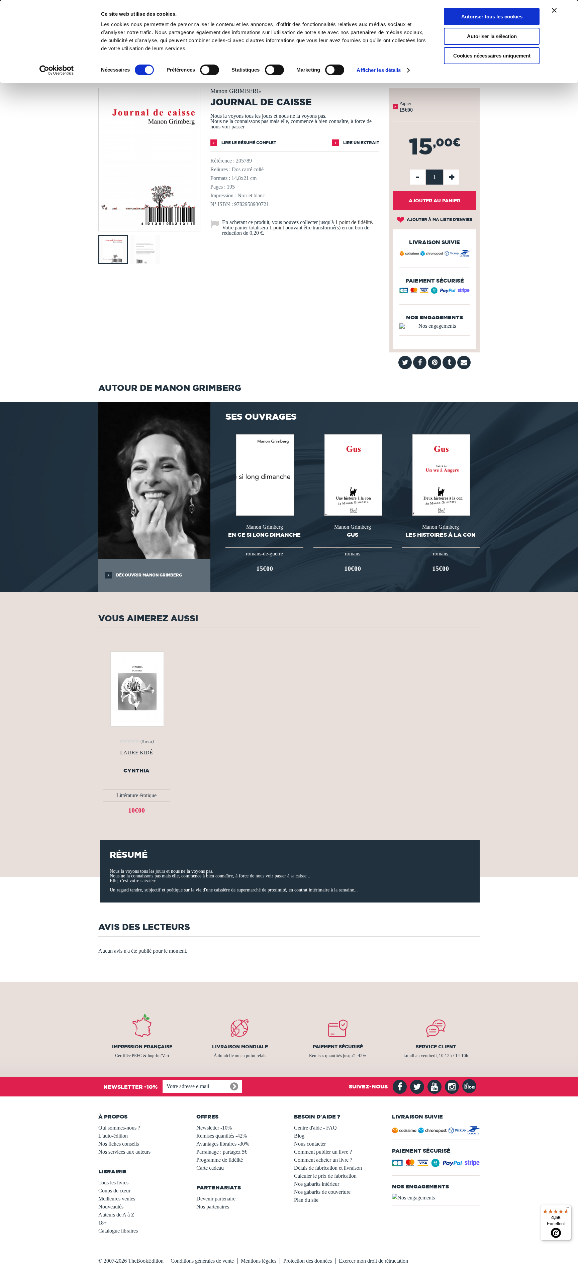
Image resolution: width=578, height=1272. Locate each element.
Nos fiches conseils (118, 1144)
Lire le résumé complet (248, 142)
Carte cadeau (210, 1168)
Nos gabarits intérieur (316, 1184)
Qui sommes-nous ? (119, 1128)
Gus (352, 534)
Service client (436, 1046)
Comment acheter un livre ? (323, 1160)
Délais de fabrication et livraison (328, 1168)
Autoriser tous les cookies (491, 16)
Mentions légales (258, 1261)
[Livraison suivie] (434, 254)
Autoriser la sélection (492, 36)
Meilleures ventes (116, 1198)
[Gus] (352, 474)
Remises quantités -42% (221, 1136)
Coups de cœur (114, 1190)
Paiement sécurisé (338, 1046)
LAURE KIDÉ (136, 752)
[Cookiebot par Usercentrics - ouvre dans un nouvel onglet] (56, 70)
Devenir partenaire (215, 1198)
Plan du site (306, 1200)
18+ (102, 1223)
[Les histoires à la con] (440, 474)
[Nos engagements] (434, 326)
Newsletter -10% (214, 1128)
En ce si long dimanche (264, 534)
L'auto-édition (113, 1136)
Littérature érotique (136, 795)
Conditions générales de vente (202, 1261)
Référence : (222, 161)
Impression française (142, 1046)
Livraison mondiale (240, 1046)
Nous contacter (310, 1144)
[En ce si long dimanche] (264, 474)
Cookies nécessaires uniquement (492, 56)
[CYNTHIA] (136, 688)
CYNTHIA (136, 770)
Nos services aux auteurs (124, 1152)
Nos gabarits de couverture (322, 1192)
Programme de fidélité (219, 1160)
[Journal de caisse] (149, 226)
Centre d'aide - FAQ (315, 1128)
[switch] (209, 70)
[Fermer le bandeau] (554, 10)
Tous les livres (113, 1182)
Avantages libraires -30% (222, 1144)
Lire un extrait (360, 142)
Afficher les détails (379, 70)
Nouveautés (110, 1206)
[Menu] (567, 1209)
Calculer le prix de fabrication (325, 1176)
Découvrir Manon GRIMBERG (148, 575)
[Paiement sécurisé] (434, 292)
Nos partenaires (212, 1206)
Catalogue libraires (118, 1231)
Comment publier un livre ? (323, 1152)
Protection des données (307, 1261)
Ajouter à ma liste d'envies (439, 219)
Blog (299, 1136)
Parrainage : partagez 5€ (221, 1152)
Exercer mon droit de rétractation (373, 1261)
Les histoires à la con (440, 534)
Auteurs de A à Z (116, 1214)
